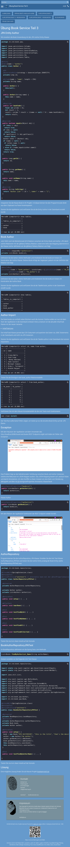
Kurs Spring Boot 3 (45, 13)
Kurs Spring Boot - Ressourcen (40, 17)
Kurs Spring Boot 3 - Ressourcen (13, 17)
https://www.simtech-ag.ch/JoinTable (35, 840)
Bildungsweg (59, 17)
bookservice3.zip (43, 772)
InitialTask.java (7, 328)
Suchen (3, 5)
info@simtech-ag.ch (26, 789)
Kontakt (23, 795)
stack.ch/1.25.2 (37, 824)
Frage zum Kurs (7, 21)
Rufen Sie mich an (33, 795)
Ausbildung (6, 13)
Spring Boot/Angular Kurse (24, 13)
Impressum (22, 817)
